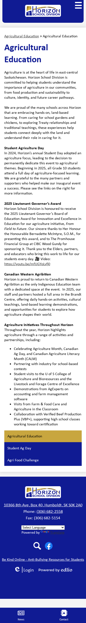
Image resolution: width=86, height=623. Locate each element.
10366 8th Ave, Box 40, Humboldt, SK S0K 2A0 (43, 505)
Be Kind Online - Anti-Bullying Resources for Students (43, 559)
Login (25, 570)
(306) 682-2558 (50, 511)
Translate (57, 532)
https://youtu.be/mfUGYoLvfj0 (27, 263)
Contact (63, 619)
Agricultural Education (21, 36)
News (21, 619)
